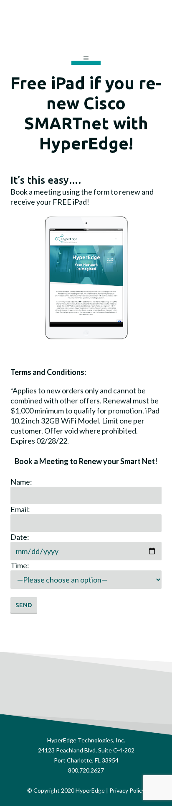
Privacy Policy (127, 790)
